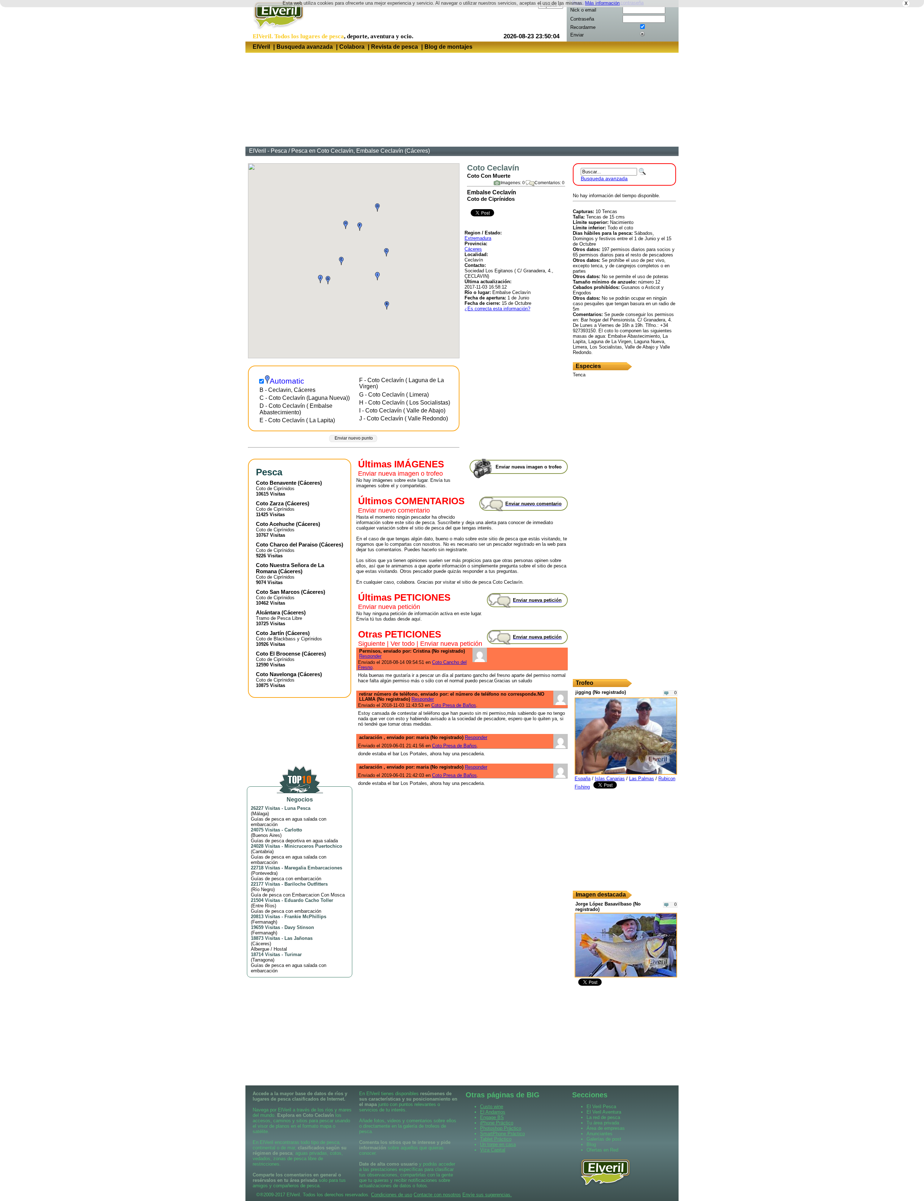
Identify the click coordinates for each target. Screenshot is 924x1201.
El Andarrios (492, 1112)
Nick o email (583, 10)
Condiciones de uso (391, 1194)
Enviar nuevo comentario (394, 510)
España (582, 778)
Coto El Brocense (278, 654)
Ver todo (403, 643)
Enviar (577, 35)
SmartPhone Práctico (502, 1133)
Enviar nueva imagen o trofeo (400, 473)
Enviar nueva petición (389, 606)
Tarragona (262, 960)
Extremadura (478, 238)
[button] (386, 305)
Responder (370, 656)
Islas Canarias (610, 778)
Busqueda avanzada (304, 47)
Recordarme (583, 27)
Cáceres (473, 249)
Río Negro (262, 889)
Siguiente (371, 643)
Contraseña (582, 19)
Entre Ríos (263, 905)
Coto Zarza (270, 503)
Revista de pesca (394, 47)
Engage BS (492, 1117)
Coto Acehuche (275, 524)
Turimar (293, 954)
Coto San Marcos (278, 592)
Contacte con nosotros (437, 1194)
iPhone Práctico (496, 1123)
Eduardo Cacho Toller (308, 900)
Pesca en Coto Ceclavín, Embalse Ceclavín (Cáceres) (360, 151)
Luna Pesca (297, 808)
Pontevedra (264, 873)
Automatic (287, 381)
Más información (602, 3)
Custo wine (491, 1106)
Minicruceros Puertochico (313, 846)
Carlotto (293, 830)
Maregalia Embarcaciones (313, 867)
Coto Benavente (276, 483)
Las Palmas (641, 778)
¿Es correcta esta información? (497, 308)
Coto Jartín (270, 633)
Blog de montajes (448, 47)
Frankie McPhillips (305, 916)
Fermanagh (264, 922)
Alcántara (268, 612)
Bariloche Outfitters (306, 884)
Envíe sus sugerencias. (487, 1194)
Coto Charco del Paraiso (287, 544)
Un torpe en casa (498, 1144)
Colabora (352, 47)
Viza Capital (492, 1150)
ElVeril (261, 47)
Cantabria (262, 851)
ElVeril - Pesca (268, 151)
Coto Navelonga (276, 674)
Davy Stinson (299, 927)
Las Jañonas (298, 938)
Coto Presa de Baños (453, 705)
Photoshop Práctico (500, 1128)
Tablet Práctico (495, 1139)
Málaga (259, 813)
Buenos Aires (266, 835)
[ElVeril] (275, 30)
